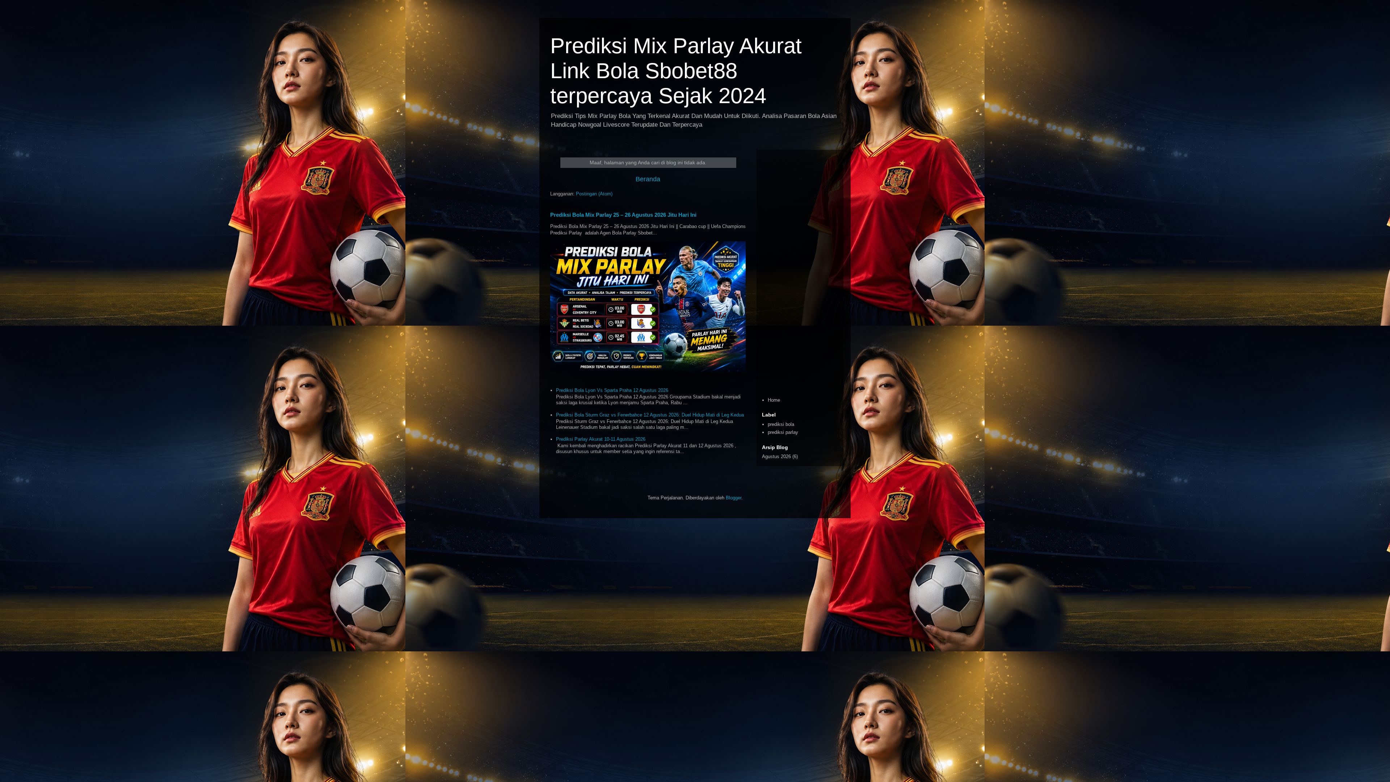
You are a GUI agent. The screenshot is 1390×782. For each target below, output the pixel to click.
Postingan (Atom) (594, 193)
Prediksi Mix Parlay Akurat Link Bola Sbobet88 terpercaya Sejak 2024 (676, 71)
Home (774, 400)
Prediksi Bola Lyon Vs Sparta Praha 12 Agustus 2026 (612, 390)
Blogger (733, 497)
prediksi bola (781, 424)
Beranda (648, 179)
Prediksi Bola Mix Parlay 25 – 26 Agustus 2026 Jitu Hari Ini (623, 215)
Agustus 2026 (776, 456)
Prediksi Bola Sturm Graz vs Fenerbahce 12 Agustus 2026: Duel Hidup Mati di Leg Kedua (650, 415)
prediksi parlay (783, 432)
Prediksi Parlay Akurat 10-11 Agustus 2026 (600, 439)
